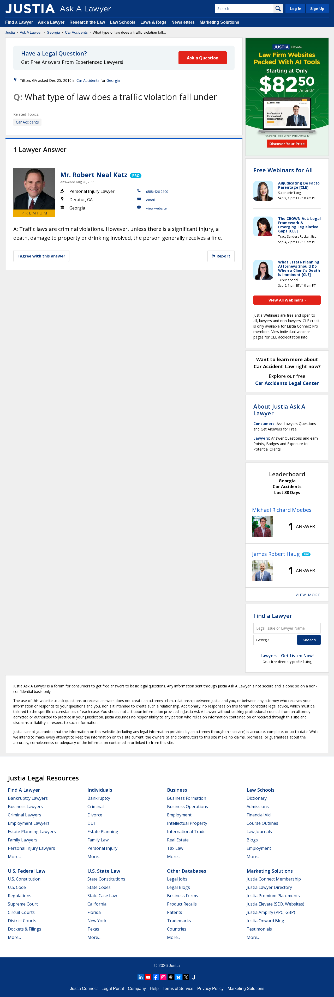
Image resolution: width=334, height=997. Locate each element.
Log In (295, 9)
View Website (156, 208)
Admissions (258, 806)
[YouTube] (148, 977)
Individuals (99, 790)
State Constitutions (106, 879)
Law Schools (122, 22)
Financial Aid (259, 815)
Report (223, 256)
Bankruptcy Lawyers (28, 798)
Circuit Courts (21, 912)
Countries (176, 929)
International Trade (186, 831)
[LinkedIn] (141, 977)
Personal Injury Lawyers (31, 848)
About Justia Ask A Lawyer (279, 409)
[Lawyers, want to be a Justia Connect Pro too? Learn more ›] (135, 175)
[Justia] (30, 8)
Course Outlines (262, 823)
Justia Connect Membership (274, 879)
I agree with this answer (41, 256)
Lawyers (261, 438)
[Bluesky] (178, 977)
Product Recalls (182, 904)
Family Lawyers (22, 840)
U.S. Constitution (24, 879)
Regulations (19, 895)
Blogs (252, 840)
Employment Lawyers (29, 823)
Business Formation (186, 798)
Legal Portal (113, 988)
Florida (94, 912)
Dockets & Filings (24, 929)
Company (137, 988)
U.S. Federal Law (26, 871)
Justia (10, 32)
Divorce (94, 815)
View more (308, 594)
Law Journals (259, 831)
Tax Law (175, 848)
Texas (93, 929)
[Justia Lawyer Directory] (193, 977)
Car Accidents (76, 32)
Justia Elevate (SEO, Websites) (275, 904)
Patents (174, 912)
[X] (186, 977)
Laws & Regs (153, 22)
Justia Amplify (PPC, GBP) (271, 912)
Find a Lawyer (19, 22)
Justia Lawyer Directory (269, 887)
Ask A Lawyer (31, 32)
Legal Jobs (177, 879)
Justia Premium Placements (273, 895)
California (96, 904)
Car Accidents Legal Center (287, 383)
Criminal (95, 806)
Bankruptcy (98, 798)
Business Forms (182, 895)
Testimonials (259, 929)
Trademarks (179, 921)
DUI (91, 823)
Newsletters (183, 22)
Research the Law (87, 22)
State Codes (99, 887)
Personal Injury (102, 848)
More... (14, 856)
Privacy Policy (210, 988)
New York (96, 921)
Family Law (98, 840)
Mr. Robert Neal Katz (93, 174)
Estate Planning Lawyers (32, 831)
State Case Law (102, 895)
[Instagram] (163, 977)
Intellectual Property (187, 823)
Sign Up (317, 9)
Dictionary (257, 798)
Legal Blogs (178, 887)
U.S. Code (17, 887)
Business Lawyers (25, 806)
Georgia (53, 32)
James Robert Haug (276, 553)
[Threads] (171, 977)
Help (154, 988)
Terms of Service (178, 988)
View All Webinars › (287, 300)
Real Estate (178, 840)
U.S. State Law (103, 871)
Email (150, 200)
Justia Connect (84, 988)
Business (177, 790)
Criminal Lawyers (24, 815)
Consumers (264, 423)
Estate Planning (102, 831)
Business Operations (187, 806)
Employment (179, 815)
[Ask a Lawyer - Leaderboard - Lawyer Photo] (262, 526)
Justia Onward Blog (265, 921)
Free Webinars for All (283, 170)
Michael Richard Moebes (282, 509)
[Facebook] (156, 977)
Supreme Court (23, 904)
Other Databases (186, 871)
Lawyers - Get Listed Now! (287, 655)
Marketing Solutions (219, 22)
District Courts (22, 921)
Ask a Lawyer (51, 22)
